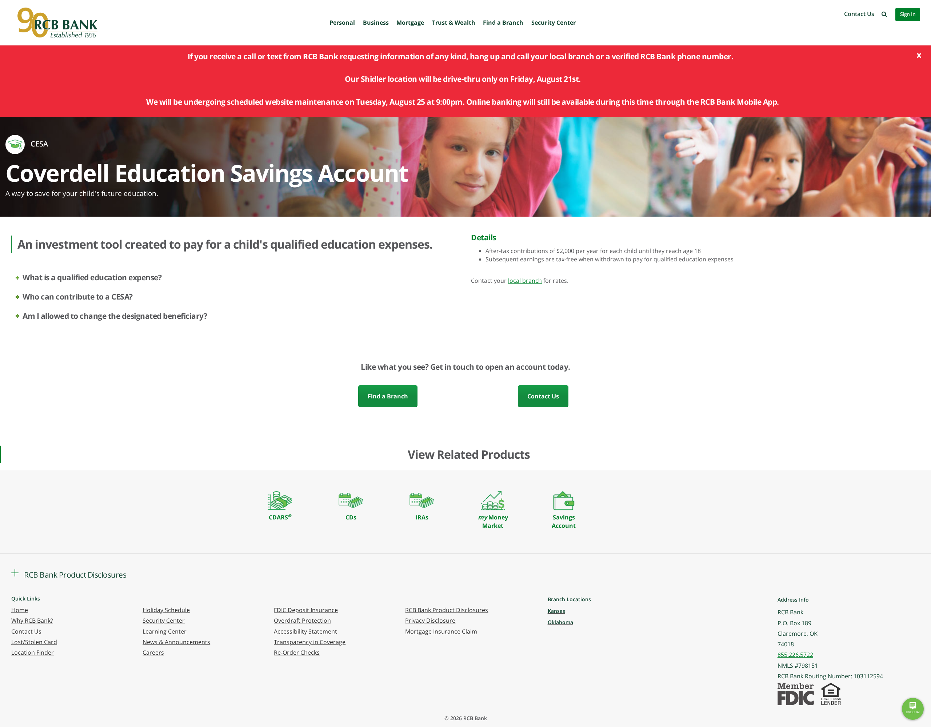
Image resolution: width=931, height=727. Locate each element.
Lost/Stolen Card (34, 642)
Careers (153, 652)
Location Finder (32, 652)
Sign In (908, 14)
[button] (884, 14)
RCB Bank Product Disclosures (446, 610)
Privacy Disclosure (430, 620)
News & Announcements (176, 642)
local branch (525, 281)
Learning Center (165, 631)
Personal (342, 23)
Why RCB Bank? (32, 620)
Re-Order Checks (297, 652)
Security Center (553, 23)
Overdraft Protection (302, 620)
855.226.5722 (795, 655)
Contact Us (859, 14)
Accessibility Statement (305, 631)
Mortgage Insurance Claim (441, 631)
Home (19, 610)
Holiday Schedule (166, 610)
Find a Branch (503, 23)
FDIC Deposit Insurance (306, 610)
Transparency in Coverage (309, 642)
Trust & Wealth (453, 23)
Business (376, 23)
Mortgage (410, 23)
